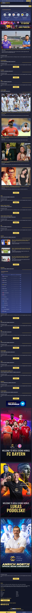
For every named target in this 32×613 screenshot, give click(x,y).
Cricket (1, 591)
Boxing (17, 591)
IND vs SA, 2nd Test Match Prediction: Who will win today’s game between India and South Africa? (21, 240)
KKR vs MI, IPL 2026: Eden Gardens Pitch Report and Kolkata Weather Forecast (16, 49)
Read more (16, 66)
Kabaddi (17, 592)
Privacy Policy (2, 592)
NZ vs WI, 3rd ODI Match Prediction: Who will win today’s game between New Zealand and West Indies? (21, 257)
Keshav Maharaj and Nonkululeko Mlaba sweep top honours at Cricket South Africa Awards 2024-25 (15, 162)
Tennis (1, 596)
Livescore (24, 612)
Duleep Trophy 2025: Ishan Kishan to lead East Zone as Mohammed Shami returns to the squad (14, 137)
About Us (17, 596)
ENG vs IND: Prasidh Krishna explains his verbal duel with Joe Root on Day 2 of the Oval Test (15, 113)
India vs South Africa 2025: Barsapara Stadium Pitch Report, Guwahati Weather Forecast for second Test (21, 248)
